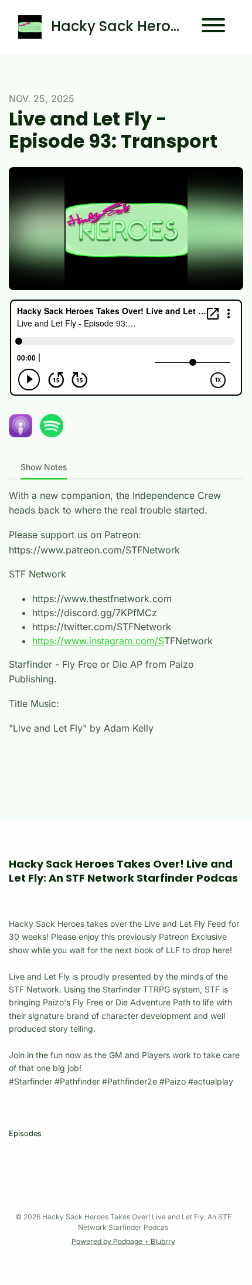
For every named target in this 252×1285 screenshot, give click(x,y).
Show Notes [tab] (44, 467)
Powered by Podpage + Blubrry (123, 1241)
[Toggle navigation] (213, 27)
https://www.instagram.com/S (98, 641)
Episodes (25, 1133)
